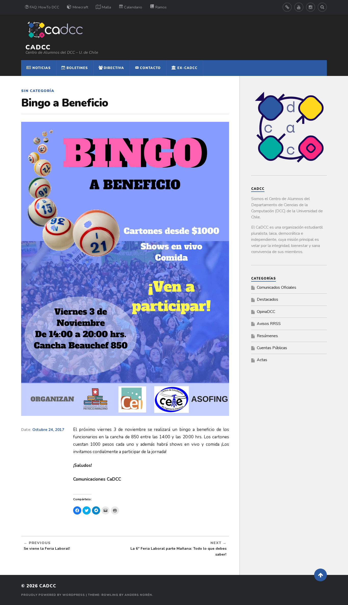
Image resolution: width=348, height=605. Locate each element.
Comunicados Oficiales (276, 287)
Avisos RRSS (269, 323)
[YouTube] (298, 7)
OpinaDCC (266, 311)
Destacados (267, 299)
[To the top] (320, 575)
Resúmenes (267, 336)
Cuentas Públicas (272, 348)
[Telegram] (287, 7)
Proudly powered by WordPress (53, 595)
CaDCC (38, 47)
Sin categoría (37, 90)
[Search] (322, 7)
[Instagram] (310, 7)
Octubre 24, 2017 (48, 429)
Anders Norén (138, 595)
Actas (262, 360)
